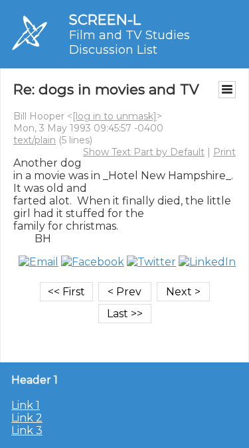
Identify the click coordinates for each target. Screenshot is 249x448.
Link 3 (26, 430)
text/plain (34, 140)
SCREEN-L (105, 19)
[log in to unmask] (114, 116)
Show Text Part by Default (144, 152)
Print (224, 152)
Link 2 (26, 417)
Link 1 (25, 405)
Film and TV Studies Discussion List (129, 42)
